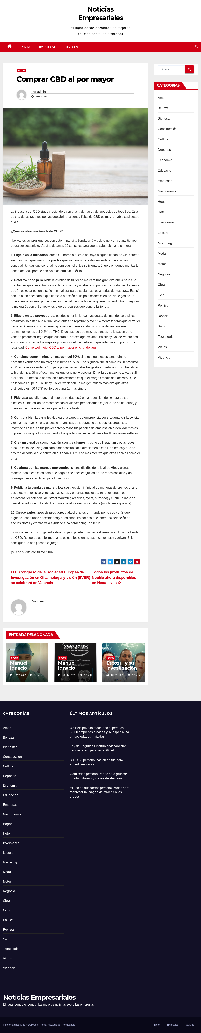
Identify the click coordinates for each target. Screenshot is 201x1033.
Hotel (161, 212)
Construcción (167, 129)
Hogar (162, 201)
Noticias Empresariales (39, 997)
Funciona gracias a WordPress (21, 1024)
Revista (71, 46)
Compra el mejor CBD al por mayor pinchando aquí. (61, 347)
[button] (196, 46)
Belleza (163, 108)
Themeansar (68, 1024)
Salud (21, 70)
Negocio (164, 274)
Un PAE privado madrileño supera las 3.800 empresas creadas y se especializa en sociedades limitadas (99, 732)
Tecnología (166, 336)
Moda (162, 253)
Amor (161, 97)
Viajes (162, 347)
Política (163, 305)
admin (41, 91)
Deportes (164, 149)
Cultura (163, 139)
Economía (165, 160)
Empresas (47, 46)
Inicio (25, 46)
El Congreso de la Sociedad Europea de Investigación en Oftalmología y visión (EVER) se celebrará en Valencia (50, 577)
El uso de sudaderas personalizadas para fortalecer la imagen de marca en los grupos (99, 792)
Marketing (165, 243)
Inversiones (166, 222)
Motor (162, 264)
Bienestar (165, 118)
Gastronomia (167, 191)
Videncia (164, 357)
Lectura (163, 232)
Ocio (161, 295)
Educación (165, 170)
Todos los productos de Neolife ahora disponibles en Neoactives (114, 577)
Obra (161, 284)
